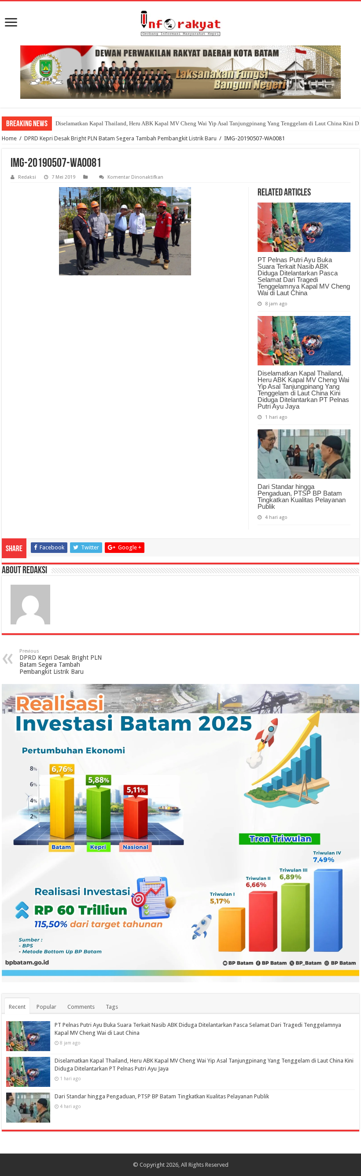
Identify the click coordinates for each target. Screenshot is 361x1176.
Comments (81, 1006)
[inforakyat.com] (180, 23)
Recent (17, 1006)
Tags (112, 1006)
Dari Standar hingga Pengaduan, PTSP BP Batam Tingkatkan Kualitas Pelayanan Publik (302, 496)
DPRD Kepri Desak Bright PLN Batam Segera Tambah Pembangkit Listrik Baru (120, 138)
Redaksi (27, 177)
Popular (46, 1006)
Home (9, 138)
